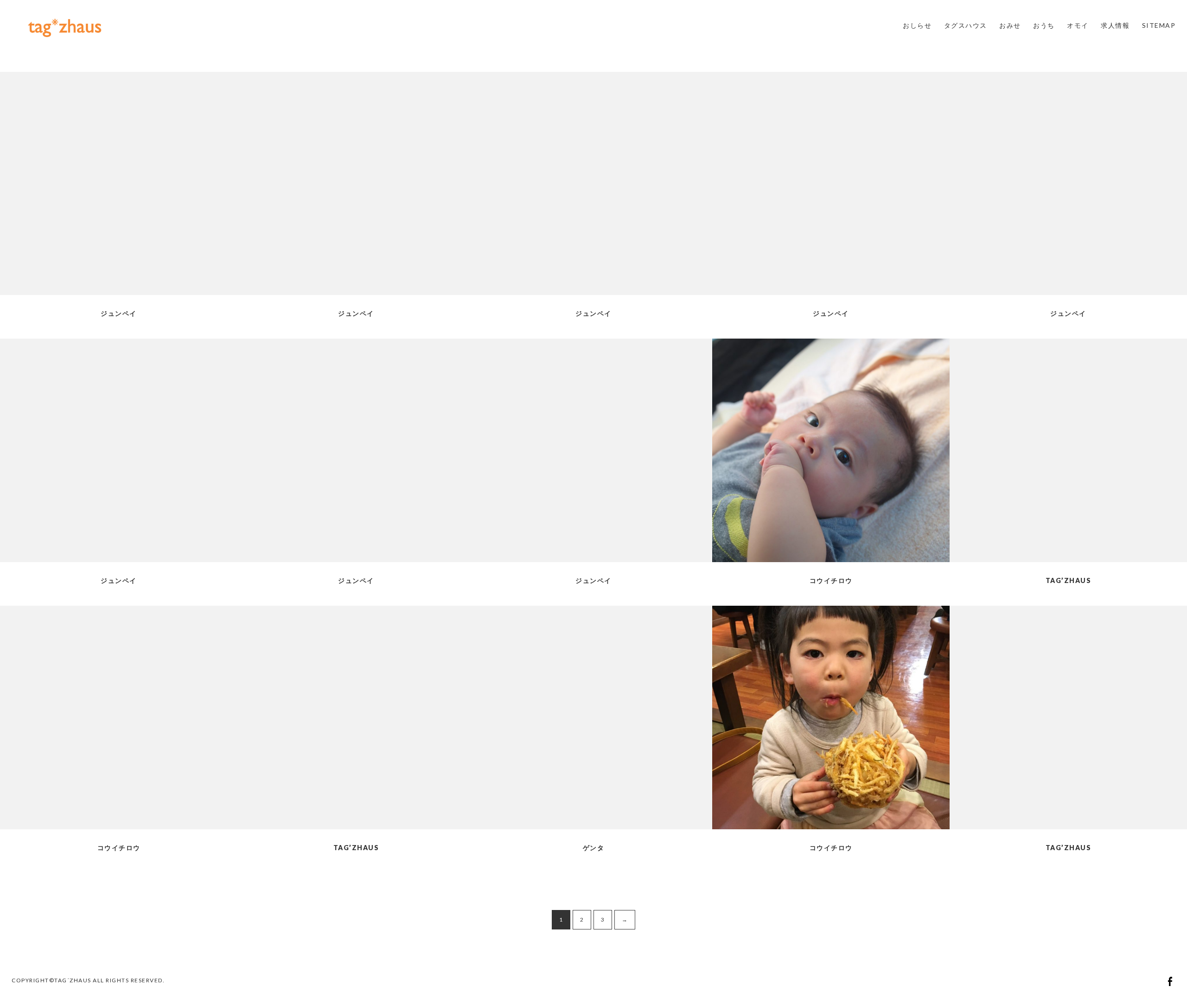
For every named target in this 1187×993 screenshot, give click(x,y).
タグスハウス (965, 25)
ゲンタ (594, 848)
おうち (1044, 25)
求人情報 (1115, 25)
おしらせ (917, 25)
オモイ (1078, 25)
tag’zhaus (1068, 580)
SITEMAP (1159, 25)
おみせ (1010, 25)
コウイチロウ (831, 580)
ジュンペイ (119, 313)
